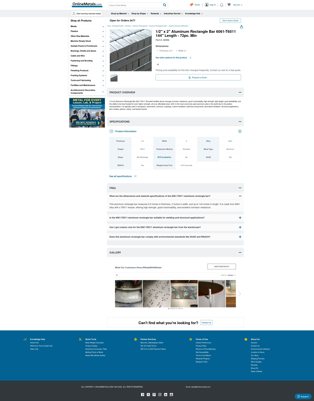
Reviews (254, 365)
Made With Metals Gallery (95, 355)
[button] (234, 4)
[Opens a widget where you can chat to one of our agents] (303, 397)
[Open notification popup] (221, 4)
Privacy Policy (201, 346)
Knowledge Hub (37, 339)
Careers (254, 342)
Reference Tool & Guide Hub (41, 346)
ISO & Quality (256, 361)
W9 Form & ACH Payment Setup (153, 349)
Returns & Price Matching (206, 349)
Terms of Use (202, 339)
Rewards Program (203, 358)
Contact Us (255, 346)
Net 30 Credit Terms (148, 346)
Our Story (254, 355)
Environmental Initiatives (260, 349)
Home (109, 26)
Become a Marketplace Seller (152, 342)
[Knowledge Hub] (25, 339)
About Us (255, 339)
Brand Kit (254, 368)
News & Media (256, 371)
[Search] (165, 5)
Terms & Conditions (203, 355)
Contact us (206, 322)
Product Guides (91, 346)
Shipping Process (257, 358)
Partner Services (148, 339)
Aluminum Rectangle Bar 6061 (158, 26)
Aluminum (128, 26)
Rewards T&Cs (201, 361)
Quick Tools (90, 339)
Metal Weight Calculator (94, 342)
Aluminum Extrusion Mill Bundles (178, 26)
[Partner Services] (135, 339)
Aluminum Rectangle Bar (140, 26)
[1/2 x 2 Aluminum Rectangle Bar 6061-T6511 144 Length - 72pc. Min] (114, 77)
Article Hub (34, 342)
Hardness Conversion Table (96, 349)
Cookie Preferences (203, 342)
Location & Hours (257, 352)
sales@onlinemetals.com (200, 387)
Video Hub (34, 349)
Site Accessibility (202, 352)
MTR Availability (164, 157)
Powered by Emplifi (176, 308)
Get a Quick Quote (230, 20)
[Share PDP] (241, 26)
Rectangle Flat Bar (117, 26)
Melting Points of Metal (94, 352)
